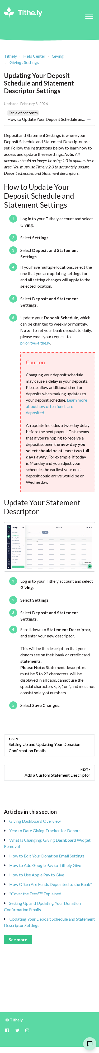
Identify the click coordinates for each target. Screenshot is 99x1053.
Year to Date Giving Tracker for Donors (45, 830)
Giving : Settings (24, 62)
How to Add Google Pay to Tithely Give (45, 865)
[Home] (23, 12)
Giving (58, 55)
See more (18, 939)
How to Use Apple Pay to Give (36, 874)
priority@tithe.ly (35, 342)
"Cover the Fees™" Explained (35, 893)
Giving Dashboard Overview (35, 821)
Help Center (34, 55)
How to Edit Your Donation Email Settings (46, 855)
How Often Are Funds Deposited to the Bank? (50, 884)
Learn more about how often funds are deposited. (56, 406)
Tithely (10, 55)
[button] (89, 16)
